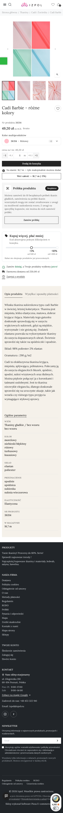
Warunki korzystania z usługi (34, 799)
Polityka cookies (10, 584)
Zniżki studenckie (11, 622)
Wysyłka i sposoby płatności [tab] (41, 294)
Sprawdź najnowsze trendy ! (17, 557)
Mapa (5, 617)
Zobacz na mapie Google (15, 695)
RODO (5, 605)
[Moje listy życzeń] (53, 4)
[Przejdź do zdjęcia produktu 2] (23, 90)
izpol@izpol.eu (16, 706)
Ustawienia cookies (35, 783)
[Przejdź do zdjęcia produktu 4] (54, 90)
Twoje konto (10, 645)
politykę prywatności (50, 747)
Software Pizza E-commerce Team (39, 803)
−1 (4, 155)
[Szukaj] (9, 4)
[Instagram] (5, 714)
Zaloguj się (7, 654)
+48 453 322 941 (28, 700)
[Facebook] (13, 714)
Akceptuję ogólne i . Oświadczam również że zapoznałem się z (32, 750)
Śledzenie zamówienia (14, 650)
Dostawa (6, 580)
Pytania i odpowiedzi (12, 613)
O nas (5, 592)
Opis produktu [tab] (13, 294)
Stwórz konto (9, 659)
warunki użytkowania (30, 747)
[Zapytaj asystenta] (6, 796)
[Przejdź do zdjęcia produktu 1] (8, 90)
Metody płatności (11, 597)
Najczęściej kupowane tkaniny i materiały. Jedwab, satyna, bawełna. (28, 563)
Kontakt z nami (10, 626)
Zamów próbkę (31, 220)
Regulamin (7, 601)
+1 (36, 155)
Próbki (5, 609)
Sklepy (5, 634)
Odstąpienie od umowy (14, 588)
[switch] (56, 808)
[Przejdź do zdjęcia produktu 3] (39, 90)
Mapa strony (8, 630)
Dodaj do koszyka (31, 163)
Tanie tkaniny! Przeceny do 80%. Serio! (22, 553)
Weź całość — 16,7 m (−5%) (31, 176)
